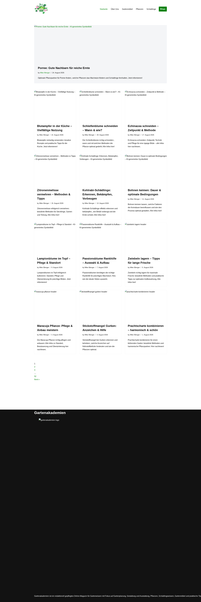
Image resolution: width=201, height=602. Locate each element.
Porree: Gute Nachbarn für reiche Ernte (64, 68)
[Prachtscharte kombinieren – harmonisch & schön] (146, 305)
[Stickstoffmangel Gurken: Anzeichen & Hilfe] (100, 305)
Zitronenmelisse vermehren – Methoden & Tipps (53, 194)
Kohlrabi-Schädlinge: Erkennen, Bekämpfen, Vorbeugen (97, 194)
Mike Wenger (45, 73)
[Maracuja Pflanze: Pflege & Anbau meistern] (55, 305)
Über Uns (115, 9)
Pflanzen (139, 9)
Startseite (104, 9)
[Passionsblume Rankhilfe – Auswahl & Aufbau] (100, 238)
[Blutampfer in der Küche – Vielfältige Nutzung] (55, 106)
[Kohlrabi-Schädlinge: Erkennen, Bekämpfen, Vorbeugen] (100, 170)
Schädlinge (151, 9)
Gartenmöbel (127, 9)
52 (35, 376)
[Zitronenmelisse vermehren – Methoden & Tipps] (55, 170)
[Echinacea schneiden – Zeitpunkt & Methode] (146, 106)
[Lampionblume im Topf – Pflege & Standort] (55, 238)
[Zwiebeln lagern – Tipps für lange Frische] (146, 238)
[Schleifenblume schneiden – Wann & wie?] (100, 106)
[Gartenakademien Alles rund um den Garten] (41, 9)
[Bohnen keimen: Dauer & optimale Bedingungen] (146, 170)
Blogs (162, 9)
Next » (37, 379)
